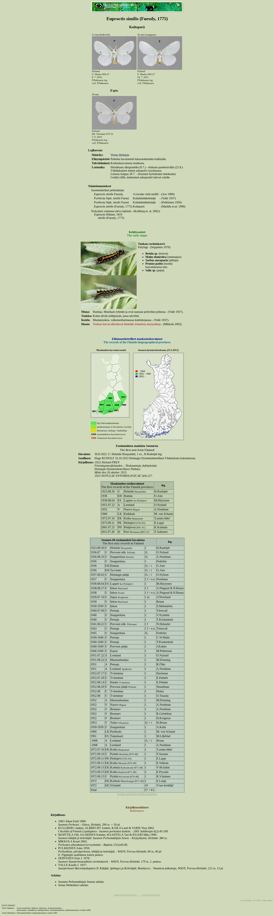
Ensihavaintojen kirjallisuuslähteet (137, 794)
